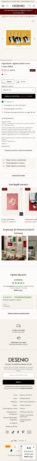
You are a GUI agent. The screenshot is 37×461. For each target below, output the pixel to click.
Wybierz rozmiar (7, 86)
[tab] (6, 59)
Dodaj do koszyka (18, 96)
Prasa (15, 398)
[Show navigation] (3, 6)
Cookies (22, 408)
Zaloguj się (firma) (11, 426)
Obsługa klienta (25, 398)
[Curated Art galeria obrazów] (14, 248)
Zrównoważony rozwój (10, 408)
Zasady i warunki (25, 405)
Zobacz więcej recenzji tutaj (18, 313)
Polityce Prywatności (27, 388)
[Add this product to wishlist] (33, 21)
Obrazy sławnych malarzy (16, 16)
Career (15, 405)
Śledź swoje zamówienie (28, 402)
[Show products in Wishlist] (30, 6)
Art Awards (13, 423)
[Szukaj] (7, 6)
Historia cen (6, 146)
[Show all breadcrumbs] (4, 17)
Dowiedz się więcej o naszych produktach (18, 150)
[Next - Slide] (34, 38)
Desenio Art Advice (26, 395)
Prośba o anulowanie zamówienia (26, 415)
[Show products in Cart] (34, 6)
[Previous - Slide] (2, 38)
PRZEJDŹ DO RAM (18, 176)
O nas (15, 395)
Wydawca (14, 402)
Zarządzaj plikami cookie (25, 420)
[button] (28, 452)
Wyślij (18, 382)
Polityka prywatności (26, 412)
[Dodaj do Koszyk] (21, 214)
